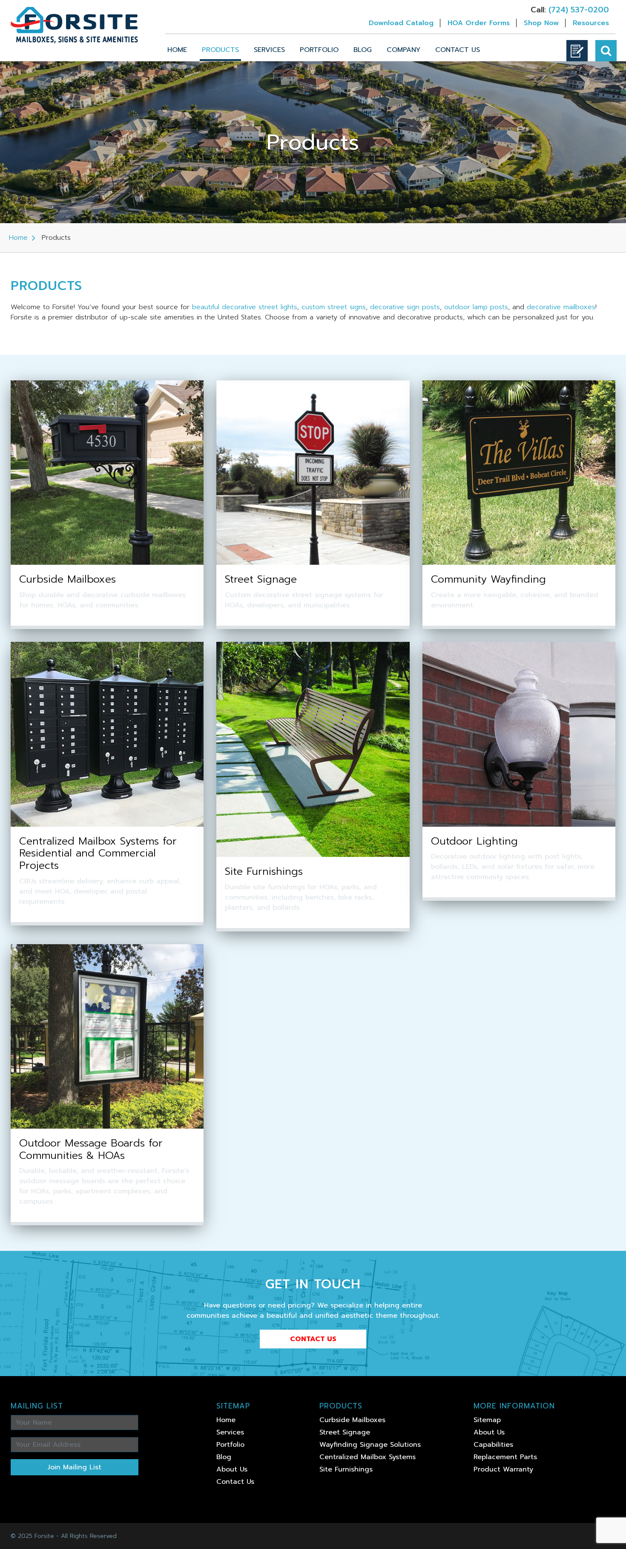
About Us (231, 1469)
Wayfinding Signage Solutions (370, 1445)
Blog (362, 50)
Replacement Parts (505, 1457)
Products (220, 50)
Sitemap (487, 1420)
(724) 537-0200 (578, 10)
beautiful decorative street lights (244, 307)
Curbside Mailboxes (352, 1420)
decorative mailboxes (561, 307)
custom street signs (334, 307)
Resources (591, 23)
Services (269, 50)
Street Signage (344, 1432)
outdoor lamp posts (476, 307)
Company (403, 50)
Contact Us (457, 50)
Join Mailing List (74, 1467)
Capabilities (493, 1445)
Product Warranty (503, 1469)
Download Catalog (401, 23)
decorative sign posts (405, 307)
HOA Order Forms (479, 23)
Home (177, 50)
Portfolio (319, 50)
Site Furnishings (346, 1469)
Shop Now (541, 23)
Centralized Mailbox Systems (367, 1457)
